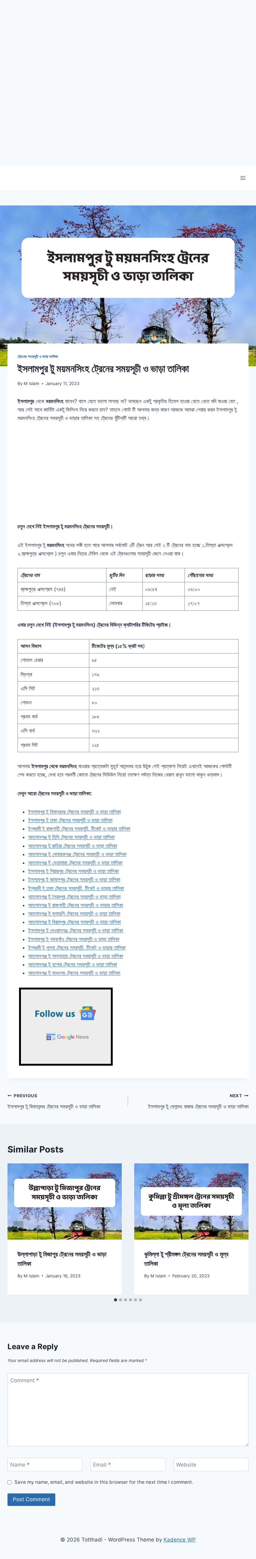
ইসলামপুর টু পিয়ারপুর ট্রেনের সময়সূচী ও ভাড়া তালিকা (73, 871)
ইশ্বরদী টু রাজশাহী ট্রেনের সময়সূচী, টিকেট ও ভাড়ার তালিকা (79, 829)
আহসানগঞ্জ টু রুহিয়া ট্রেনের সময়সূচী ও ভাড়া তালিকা (72, 846)
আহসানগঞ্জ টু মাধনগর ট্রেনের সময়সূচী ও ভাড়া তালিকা (74, 973)
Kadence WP (180, 1540)
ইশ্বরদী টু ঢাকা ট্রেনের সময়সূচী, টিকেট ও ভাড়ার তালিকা (76, 888)
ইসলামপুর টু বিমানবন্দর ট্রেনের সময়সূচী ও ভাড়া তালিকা (74, 812)
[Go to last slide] (18, 1229)
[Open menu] (243, 178)
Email (102, 1465)
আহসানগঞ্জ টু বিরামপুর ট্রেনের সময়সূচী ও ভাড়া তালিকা (74, 922)
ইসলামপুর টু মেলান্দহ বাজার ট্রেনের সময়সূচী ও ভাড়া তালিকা (198, 1101)
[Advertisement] (128, 121)
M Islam (31, 383)
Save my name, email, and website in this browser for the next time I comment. (103, 1482)
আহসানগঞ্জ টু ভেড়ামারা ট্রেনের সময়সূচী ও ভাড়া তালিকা (75, 863)
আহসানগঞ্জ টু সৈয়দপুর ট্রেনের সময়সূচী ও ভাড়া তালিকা (74, 897)
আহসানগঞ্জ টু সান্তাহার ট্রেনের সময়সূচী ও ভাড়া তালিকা (75, 956)
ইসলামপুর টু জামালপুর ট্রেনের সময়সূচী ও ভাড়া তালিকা (74, 879)
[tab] (115, 1299)
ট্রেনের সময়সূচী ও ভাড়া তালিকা (37, 356)
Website (186, 1465)
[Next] (238, 1229)
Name (20, 1465)
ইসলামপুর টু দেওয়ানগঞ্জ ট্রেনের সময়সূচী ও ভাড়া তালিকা (75, 930)
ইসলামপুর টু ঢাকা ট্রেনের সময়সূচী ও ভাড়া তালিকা (70, 820)
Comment (24, 1380)
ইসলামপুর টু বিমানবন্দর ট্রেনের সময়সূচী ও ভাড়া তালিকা (53, 1101)
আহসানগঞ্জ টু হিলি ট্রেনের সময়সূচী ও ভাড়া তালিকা (71, 837)
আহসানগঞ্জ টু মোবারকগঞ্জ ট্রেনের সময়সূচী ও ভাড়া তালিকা (77, 854)
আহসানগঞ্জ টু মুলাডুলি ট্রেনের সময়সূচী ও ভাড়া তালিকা (74, 913)
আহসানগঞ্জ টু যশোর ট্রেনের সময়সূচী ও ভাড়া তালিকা (72, 964)
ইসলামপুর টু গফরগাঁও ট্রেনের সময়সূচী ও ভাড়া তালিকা (73, 939)
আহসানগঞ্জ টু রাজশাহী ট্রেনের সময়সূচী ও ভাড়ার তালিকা (75, 905)
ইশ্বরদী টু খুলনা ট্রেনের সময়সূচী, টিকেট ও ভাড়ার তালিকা (77, 948)
